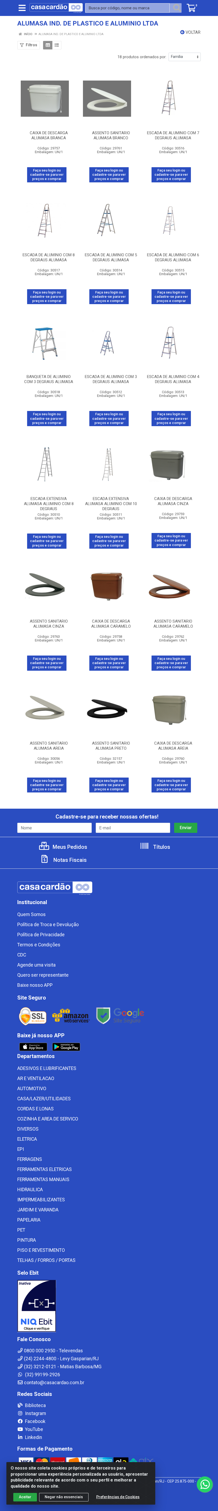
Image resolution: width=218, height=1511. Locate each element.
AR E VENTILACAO (35, 1078)
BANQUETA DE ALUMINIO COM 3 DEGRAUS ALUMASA (48, 379)
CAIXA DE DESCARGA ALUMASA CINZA (173, 501)
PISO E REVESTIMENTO (41, 1250)
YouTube (33, 1429)
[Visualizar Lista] (56, 45)
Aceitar (25, 1497)
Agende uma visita (36, 965)
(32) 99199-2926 (42, 1374)
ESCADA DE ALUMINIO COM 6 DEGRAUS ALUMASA (173, 257)
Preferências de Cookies (118, 1497)
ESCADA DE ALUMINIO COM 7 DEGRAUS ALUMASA (173, 135)
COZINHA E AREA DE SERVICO (47, 1119)
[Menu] (22, 8)
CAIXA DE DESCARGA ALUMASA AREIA (173, 746)
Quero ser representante (43, 975)
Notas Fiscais (69, 860)
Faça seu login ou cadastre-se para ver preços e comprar (47, 174)
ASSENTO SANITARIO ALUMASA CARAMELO (173, 624)
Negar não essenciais (64, 1497)
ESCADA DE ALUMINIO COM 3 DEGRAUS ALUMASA (111, 379)
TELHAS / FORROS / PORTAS (46, 1260)
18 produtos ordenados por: (142, 56)
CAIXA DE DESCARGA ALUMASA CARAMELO (111, 624)
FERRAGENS (29, 1159)
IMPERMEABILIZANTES (41, 1199)
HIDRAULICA (30, 1189)
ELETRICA (27, 1139)
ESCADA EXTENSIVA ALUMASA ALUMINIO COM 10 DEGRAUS (111, 503)
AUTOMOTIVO (31, 1088)
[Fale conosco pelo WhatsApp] (205, 1484)
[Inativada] (109, 1306)
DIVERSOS (28, 1129)
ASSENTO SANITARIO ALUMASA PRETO (111, 746)
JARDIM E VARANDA (37, 1209)
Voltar (192, 32)
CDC (21, 955)
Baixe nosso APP (35, 985)
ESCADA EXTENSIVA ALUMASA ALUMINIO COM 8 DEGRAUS (49, 503)
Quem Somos (31, 914)
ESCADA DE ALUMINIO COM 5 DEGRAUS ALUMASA (111, 257)
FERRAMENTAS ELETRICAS (44, 1169)
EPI (20, 1149)
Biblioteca (35, 1405)
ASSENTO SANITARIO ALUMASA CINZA (49, 624)
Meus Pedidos (69, 847)
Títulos (161, 847)
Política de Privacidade (41, 934)
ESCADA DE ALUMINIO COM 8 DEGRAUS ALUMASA (49, 257)
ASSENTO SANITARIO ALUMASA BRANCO (111, 135)
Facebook (34, 1421)
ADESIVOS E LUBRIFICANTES (46, 1068)
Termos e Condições (38, 944)
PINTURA (26, 1240)
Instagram (35, 1413)
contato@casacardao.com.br (54, 1382)
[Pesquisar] (177, 8)
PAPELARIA (28, 1220)
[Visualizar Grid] (47, 45)
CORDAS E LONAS (35, 1108)
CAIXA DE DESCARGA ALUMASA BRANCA (49, 135)
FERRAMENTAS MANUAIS (43, 1179)
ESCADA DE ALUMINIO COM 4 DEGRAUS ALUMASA (173, 379)
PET (21, 1230)
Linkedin (33, 1437)
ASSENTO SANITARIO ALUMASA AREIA (49, 746)
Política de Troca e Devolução (48, 924)
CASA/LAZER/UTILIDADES (44, 1098)
